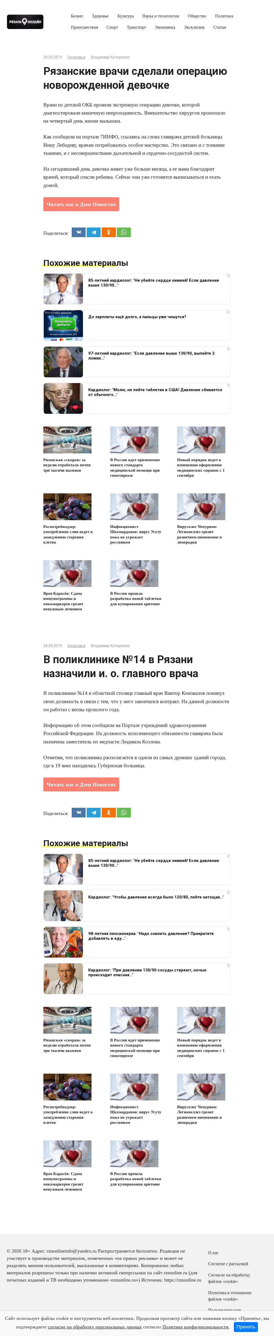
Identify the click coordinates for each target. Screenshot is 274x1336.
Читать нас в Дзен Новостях (81, 204)
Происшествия (84, 27)
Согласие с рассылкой (228, 1263)
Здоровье (100, 16)
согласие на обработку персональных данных (95, 1327)
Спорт (112, 27)
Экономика (165, 27)
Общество (197, 16)
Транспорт (136, 27)
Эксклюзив (194, 27)
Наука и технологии (160, 16)
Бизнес (77, 16)
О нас (213, 1252)
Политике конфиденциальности (195, 1327)
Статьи (219, 27)
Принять (246, 1327)
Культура (125, 16)
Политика (224, 16)
